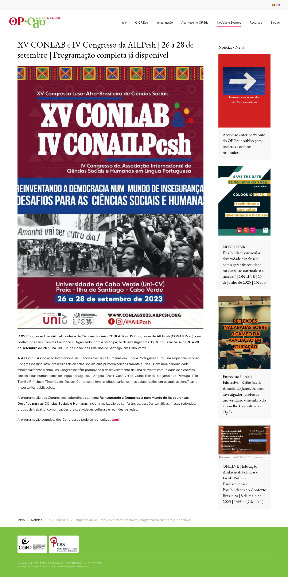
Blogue (275, 23)
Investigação (164, 23)
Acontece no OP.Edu (195, 23)
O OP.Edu (141, 23)
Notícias (36, 520)
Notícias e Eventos (229, 23)
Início (123, 23)
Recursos (256, 23)
